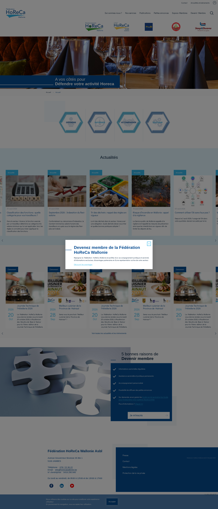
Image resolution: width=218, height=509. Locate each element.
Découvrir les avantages (83, 264)
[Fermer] (149, 244)
